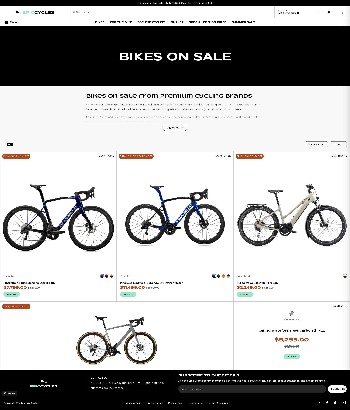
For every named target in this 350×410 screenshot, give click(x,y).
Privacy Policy (176, 403)
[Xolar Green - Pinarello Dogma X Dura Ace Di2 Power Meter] (218, 276)
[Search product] (74, 12)
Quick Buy (11, 294)
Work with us (133, 403)
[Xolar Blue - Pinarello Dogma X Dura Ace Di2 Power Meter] (213, 276)
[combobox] (174, 12)
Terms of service (154, 403)
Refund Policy (195, 403)
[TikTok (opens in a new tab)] (335, 403)
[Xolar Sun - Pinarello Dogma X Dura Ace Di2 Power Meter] (223, 276)
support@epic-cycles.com (107, 388)
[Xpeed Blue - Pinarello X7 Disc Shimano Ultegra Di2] (102, 276)
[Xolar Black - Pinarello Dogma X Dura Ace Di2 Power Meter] (228, 276)
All (10, 144)
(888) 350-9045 (175, 3)
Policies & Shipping (218, 403)
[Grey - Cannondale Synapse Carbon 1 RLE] (291, 313)
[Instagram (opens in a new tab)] (319, 403)
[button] (298, 11)
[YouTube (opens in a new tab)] (344, 403)
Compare (106, 156)
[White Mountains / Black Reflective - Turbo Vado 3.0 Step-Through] (345, 276)
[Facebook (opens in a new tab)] (327, 403)
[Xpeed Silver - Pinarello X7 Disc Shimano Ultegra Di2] (111, 276)
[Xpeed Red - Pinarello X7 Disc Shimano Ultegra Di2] (106, 276)
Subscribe (338, 389)
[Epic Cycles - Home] (35, 12)
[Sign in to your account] (329, 12)
